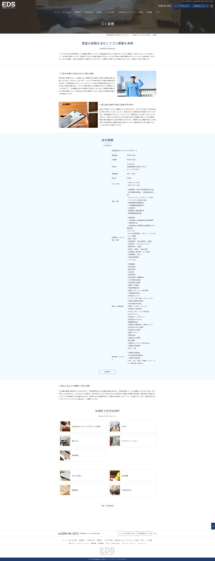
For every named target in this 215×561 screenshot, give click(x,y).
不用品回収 (109, 506)
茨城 (103, 506)
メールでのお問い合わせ (181, 6)
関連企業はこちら (199, 6)
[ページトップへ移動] (155, 533)
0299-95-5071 (131, 155)
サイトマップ (142, 543)
